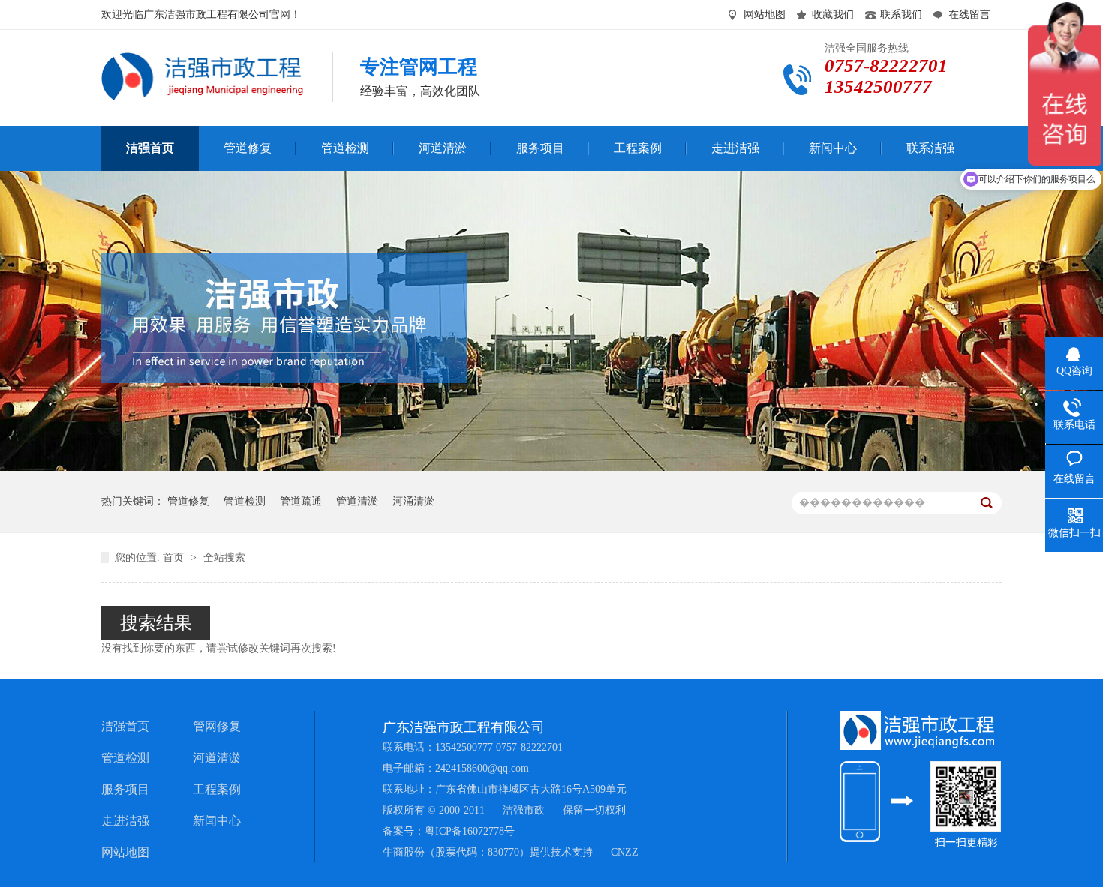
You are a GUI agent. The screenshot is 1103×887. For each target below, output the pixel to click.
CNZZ (625, 852)
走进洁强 (125, 820)
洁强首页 (125, 726)
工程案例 (217, 789)
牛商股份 (404, 852)
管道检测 (245, 501)
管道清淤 (357, 501)
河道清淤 (217, 757)
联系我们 (901, 14)
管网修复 (217, 726)
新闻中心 (217, 820)
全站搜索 (224, 557)
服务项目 (125, 789)
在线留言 (969, 14)
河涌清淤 (413, 501)
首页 (175, 557)
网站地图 (765, 14)
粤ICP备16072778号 (470, 831)
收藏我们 (833, 14)
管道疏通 (301, 501)
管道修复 (188, 501)
